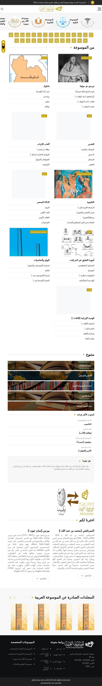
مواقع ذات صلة (45, 662)
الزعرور (91, 155)
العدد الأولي (45, 213)
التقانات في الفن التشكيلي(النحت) (80, 223)
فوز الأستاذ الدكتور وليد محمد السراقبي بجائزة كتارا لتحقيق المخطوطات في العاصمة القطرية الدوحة (52, 2)
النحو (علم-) (89, 329)
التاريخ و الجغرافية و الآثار (83, 438)
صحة (89, 116)
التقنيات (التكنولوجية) (84, 420)
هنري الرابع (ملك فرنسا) (85, 91)
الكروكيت (46, 165)
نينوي (47, 101)
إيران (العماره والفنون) (85, 213)
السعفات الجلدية (87, 149)
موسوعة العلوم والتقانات (22, 664)
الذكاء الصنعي (43, 202)
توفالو (47, 107)
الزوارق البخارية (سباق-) (40, 155)
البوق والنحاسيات (42, 260)
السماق (91, 159)
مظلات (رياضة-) (43, 149)
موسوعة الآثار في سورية (25, 21)
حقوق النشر (57, 662)
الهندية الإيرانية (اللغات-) (83, 318)
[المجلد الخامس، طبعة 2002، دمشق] (41, 617)
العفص (91, 165)
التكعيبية (90, 202)
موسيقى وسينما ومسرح (38, 232)
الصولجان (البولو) (43, 159)
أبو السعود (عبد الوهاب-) (84, 97)
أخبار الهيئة (57, 655)
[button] (14, 597)
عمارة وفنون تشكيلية (84, 174)
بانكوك (46, 86)
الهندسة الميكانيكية (86, 281)
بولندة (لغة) (89, 339)
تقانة (89, 232)
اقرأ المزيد (88, 575)
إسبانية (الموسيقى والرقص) (39, 265)
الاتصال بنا (58, 669)
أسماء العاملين (45, 668)
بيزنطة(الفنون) (88, 217)
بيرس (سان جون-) (39, 530)
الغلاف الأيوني (44, 217)
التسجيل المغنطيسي (86, 265)
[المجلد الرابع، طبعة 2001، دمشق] (64, 617)
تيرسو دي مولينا (87, 86)
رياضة (44, 116)
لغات (89, 290)
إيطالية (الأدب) (85, 433)
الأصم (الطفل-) (84, 451)
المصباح (91, 271)
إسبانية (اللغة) (88, 334)
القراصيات (45, 223)
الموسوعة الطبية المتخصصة (21, 649)
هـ (28, 41)
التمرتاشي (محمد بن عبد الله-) (76, 530)
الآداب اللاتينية (87, 429)
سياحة (44, 58)
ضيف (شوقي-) (88, 107)
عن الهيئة (45, 649)
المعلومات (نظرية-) (86, 275)
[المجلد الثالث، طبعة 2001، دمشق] (86, 617)
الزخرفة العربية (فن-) (86, 207)
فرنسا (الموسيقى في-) (40, 275)
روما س (46, 97)
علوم (44, 174)
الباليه (47, 271)
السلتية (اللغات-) (87, 324)
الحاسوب (87, 424)
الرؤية (47, 207)
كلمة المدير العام (44, 655)
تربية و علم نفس (86, 447)
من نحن (59, 649)
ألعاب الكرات (43, 144)
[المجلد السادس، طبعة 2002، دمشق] (19, 617)
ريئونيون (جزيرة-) (84, 442)
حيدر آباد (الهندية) (43, 91)
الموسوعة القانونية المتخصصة (20, 654)
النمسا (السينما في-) (41, 281)
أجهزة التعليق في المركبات (82, 260)
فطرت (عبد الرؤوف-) (85, 101)
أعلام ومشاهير (86, 58)
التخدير (91, 144)
